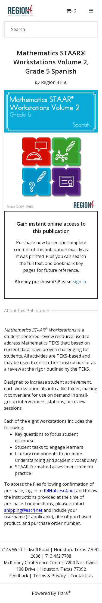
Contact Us (81, 576)
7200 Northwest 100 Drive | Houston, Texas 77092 (57, 566)
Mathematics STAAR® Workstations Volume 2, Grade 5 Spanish (51, 61)
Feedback (18, 576)
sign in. (80, 282)
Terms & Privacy (49, 576)
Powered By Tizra (51, 593)
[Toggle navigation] (91, 11)
